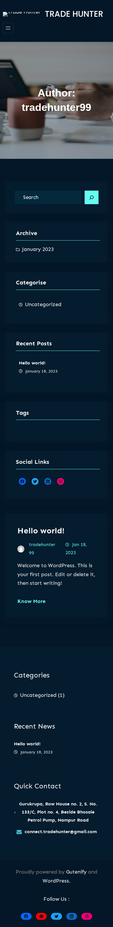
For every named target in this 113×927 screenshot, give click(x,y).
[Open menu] (8, 28)
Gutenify (77, 872)
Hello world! (32, 363)
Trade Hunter (74, 14)
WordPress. (56, 881)
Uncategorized (43, 304)
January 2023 (38, 249)
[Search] (92, 197)
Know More (31, 601)
